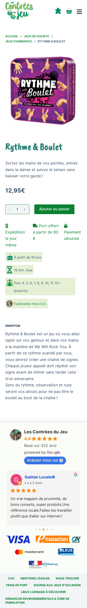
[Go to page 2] (43, 530)
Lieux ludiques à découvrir (43, 592)
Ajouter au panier (54, 209)
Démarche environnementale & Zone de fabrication (37, 600)
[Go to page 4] (51, 529)
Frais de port (17, 585)
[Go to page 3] (47, 529)
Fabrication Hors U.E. (30, 304)
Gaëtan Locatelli (40, 477)
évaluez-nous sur (42, 460)
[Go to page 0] (35, 529)
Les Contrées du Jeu (45, 431)
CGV (11, 578)
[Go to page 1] (40, 529)
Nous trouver (67, 578)
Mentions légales (35, 578)
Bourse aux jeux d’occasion (57, 585)
